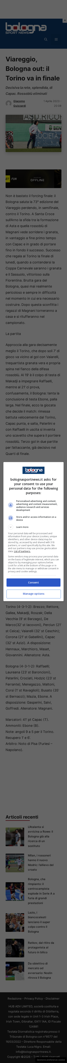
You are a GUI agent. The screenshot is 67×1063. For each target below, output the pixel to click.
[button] (33, 527)
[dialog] (33, 531)
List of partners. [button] (22, 551)
